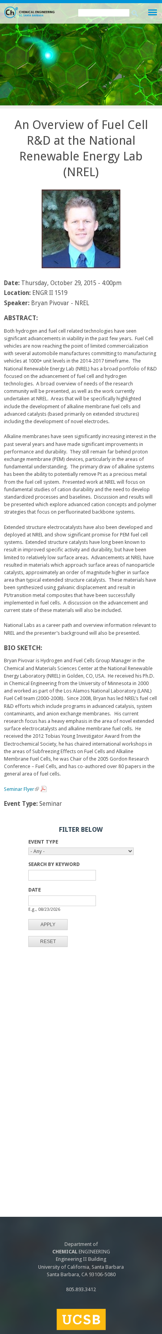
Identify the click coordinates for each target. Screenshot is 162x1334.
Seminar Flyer (20, 790)
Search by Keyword (54, 864)
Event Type (43, 842)
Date (34, 890)
